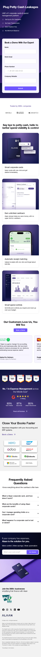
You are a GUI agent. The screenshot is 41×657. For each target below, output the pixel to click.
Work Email (8, 57)
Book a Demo (20, 330)
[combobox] (8, 71)
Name (7, 47)
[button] (20, 497)
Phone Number (10, 67)
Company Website (11, 76)
